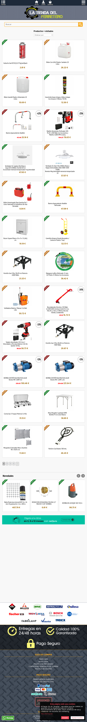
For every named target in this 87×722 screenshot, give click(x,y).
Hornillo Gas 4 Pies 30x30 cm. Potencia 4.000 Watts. (15, 274)
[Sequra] (43, 524)
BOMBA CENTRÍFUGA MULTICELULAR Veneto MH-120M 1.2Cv (57, 379)
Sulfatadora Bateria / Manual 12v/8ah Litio (15, 309)
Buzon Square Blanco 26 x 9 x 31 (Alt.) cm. (15, 239)
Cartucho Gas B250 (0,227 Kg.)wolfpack (15, 63)
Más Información (47, 714)
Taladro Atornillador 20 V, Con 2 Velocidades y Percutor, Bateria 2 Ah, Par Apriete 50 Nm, (15, 344)
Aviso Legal (43, 662)
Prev (78, 476)
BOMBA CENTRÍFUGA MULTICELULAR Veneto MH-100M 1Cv (15, 379)
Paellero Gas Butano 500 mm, (57, 448)
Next (83, 476)
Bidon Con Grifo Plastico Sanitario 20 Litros (57, 63)
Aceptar (65, 718)
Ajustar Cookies (77, 718)
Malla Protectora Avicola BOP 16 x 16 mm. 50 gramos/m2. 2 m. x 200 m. (15, 503)
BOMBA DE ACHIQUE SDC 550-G (72, 503)
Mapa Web (43, 659)
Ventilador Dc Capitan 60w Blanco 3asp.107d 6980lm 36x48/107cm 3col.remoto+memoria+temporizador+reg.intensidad (19, 168)
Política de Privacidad (43, 664)
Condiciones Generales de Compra (43, 666)
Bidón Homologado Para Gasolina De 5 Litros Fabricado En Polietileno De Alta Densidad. (15, 204)
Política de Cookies (43, 669)
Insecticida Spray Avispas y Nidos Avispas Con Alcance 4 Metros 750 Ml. (57, 98)
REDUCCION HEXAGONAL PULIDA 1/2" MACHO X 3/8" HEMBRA (44, 503)
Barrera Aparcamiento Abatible (15, 133)
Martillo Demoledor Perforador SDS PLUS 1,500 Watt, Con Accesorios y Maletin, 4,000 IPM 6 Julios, (57, 133)
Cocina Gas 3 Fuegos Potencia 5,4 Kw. (15, 414)
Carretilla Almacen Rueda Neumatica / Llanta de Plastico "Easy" (57, 239)
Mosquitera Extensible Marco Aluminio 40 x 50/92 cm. (15, 449)
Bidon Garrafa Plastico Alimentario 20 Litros (15, 98)
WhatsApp (9, 718)
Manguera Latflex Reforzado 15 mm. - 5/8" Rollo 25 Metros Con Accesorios (57, 274)
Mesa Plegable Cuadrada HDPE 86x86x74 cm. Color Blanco (57, 414)
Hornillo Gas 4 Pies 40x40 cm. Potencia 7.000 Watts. (57, 344)
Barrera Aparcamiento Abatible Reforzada (57, 204)
